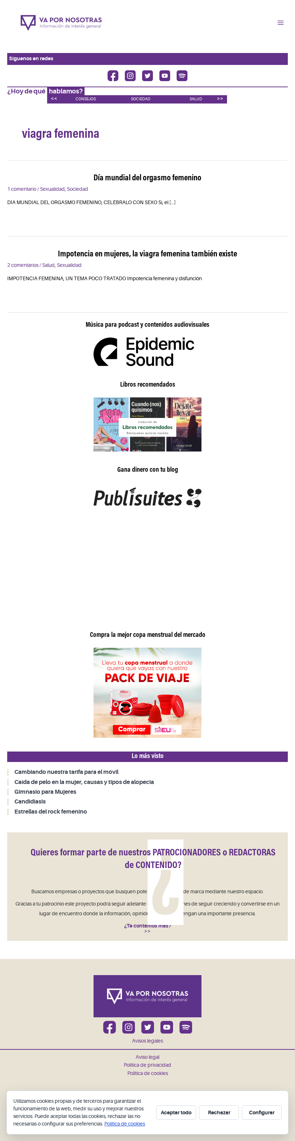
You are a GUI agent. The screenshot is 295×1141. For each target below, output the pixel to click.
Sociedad (140, 99)
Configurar (261, 1112)
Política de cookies (147, 1073)
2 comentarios (22, 265)
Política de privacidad (147, 1065)
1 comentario (21, 189)
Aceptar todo (176, 1112)
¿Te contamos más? (147, 926)
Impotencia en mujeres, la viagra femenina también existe (147, 254)
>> (220, 98)
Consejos (86, 99)
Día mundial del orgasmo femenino (147, 178)
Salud (196, 99)
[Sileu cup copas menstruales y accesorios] (147, 692)
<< (54, 98)
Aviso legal (147, 1057)
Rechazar (219, 1112)
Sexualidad (52, 189)
